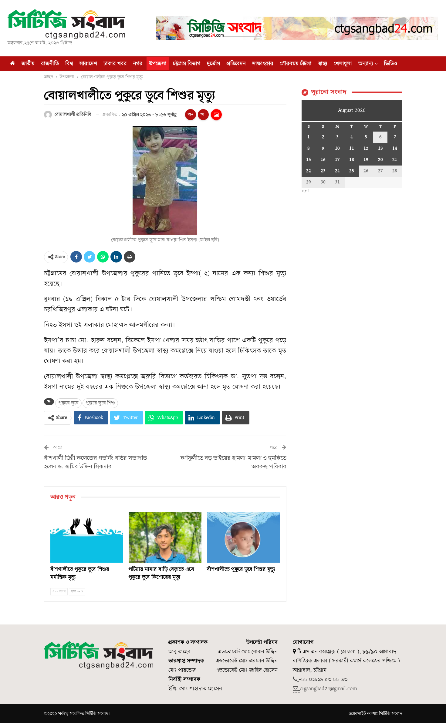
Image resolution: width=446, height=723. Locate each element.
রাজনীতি (50, 63)
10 (337, 148)
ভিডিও (390, 63)
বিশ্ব (69, 63)
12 (365, 148)
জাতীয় (28, 63)
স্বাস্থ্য (322, 63)
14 (394, 148)
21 (394, 159)
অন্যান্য (365, 63)
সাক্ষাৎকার (262, 63)
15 (308, 159)
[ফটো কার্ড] (216, 114)
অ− (203, 114)
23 (323, 171)
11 (351, 148)
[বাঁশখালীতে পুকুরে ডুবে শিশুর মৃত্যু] (243, 537)
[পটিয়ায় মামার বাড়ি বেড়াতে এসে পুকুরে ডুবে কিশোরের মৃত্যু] (165, 537)
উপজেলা (158, 63)
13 (380, 148)
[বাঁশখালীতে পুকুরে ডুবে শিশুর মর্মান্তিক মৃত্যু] (86, 537)
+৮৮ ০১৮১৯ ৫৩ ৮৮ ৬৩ (323, 679)
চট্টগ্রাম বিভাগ (187, 63)
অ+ (190, 114)
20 (380, 159)
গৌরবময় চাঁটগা (296, 63)
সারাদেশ (88, 63)
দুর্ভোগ (213, 63)
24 (337, 171)
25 (351, 171)
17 (337, 159)
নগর (138, 63)
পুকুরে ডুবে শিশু (100, 403)
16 (323, 159)
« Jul (305, 191)
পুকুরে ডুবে (68, 403)
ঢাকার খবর (115, 63)
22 (308, 171)
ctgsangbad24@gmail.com (328, 688)
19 (365, 159)
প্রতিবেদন (236, 63)
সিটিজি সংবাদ (390, 714)
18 (351, 159)
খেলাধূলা (343, 63)
